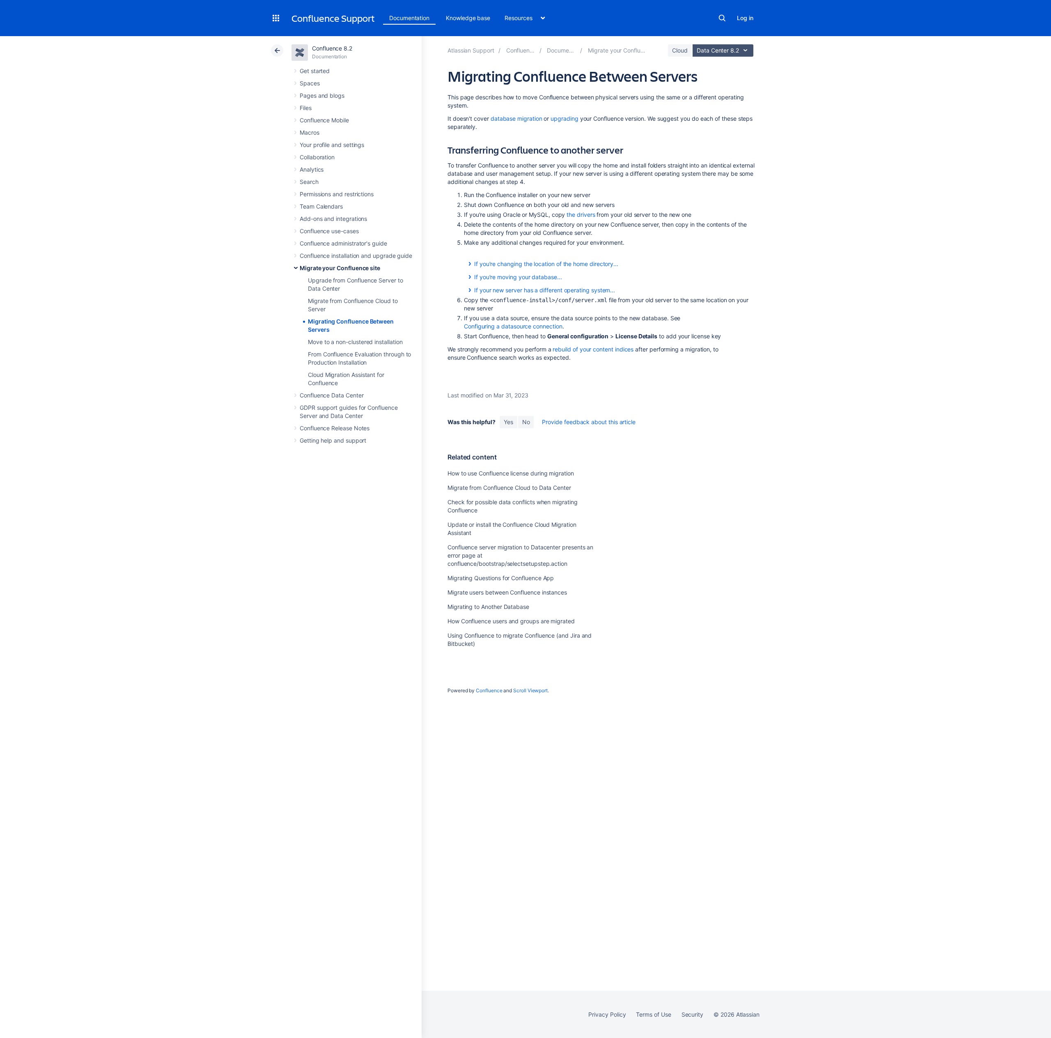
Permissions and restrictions (337, 194)
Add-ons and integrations (333, 218)
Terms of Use (653, 1014)
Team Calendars (321, 206)
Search (722, 18)
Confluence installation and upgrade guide (356, 255)
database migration (516, 118)
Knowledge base (468, 17)
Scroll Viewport (530, 690)
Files (306, 107)
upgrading (564, 118)
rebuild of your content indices (593, 349)
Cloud (680, 50)
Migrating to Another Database (488, 606)
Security (692, 1014)
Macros (309, 132)
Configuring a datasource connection (513, 326)
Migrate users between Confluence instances (507, 592)
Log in (745, 17)
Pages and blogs (322, 95)
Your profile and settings (332, 144)
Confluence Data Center (331, 395)
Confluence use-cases (329, 230)
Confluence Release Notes (334, 428)
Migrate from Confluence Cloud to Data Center (509, 487)
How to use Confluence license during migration (510, 473)
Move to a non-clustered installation (355, 341)
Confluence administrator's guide (343, 243)
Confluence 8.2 (332, 48)
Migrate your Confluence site (340, 267)
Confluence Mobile (324, 120)
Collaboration (317, 157)
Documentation (409, 17)
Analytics (312, 169)
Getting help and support (333, 440)
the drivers (581, 214)
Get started (315, 70)
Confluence (489, 690)
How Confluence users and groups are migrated (511, 621)
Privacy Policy (607, 1014)
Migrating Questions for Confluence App (500, 577)
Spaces (310, 83)
